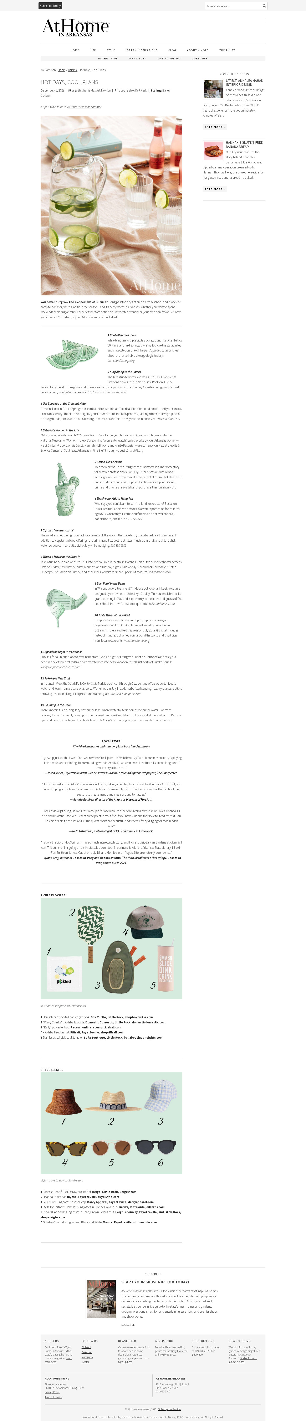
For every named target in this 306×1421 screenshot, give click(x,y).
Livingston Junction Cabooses (139, 657)
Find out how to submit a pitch (243, 1359)
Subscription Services (169, 1409)
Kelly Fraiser (177, 1351)
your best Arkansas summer (84, 107)
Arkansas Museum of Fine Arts (133, 799)
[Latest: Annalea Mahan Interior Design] (214, 89)
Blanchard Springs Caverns (134, 345)
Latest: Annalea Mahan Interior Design (244, 82)
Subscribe (128, 1325)
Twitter (85, 1362)
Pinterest (86, 1347)
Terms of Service (53, 1397)
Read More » (215, 127)
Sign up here (125, 1362)
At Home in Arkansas (76, 26)
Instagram (87, 1357)
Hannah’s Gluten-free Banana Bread (244, 144)
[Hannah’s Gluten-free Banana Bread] (214, 151)
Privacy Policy (52, 1392)
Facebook (87, 1352)
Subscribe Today (50, 6)
